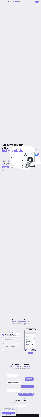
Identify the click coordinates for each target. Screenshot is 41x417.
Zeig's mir (12, 167)
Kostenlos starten (5, 167)
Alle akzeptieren (8, 412)
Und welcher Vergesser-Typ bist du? (20, 405)
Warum (11, 1)
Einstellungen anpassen (8, 414)
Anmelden (36, 1)
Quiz (16, 1)
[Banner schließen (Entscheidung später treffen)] (15, 407)
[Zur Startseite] (6, 1)
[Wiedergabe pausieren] (2, 350)
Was (13, 1)
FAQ (19, 1)
